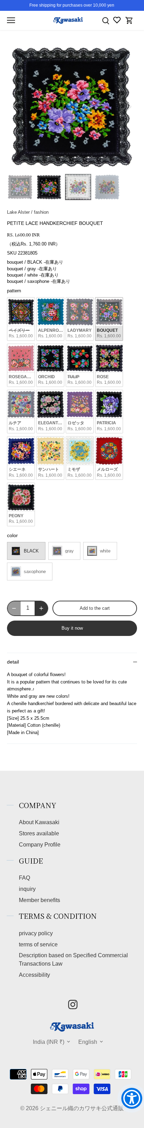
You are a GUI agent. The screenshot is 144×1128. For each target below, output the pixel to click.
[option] (72, 106)
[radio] (21, 319)
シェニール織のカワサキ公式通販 (82, 1108)
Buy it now (72, 628)
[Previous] (15, 106)
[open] (11, 20)
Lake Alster (18, 212)
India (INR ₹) (48, 1042)
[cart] (129, 20)
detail (13, 662)
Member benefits (39, 900)
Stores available (39, 833)
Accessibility (34, 975)
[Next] (128, 106)
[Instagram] (73, 1004)
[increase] (41, 608)
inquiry (27, 889)
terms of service (38, 944)
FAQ (24, 877)
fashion (41, 212)
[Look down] (105, 20)
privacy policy (36, 933)
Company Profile (39, 844)
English (87, 1042)
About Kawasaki (39, 822)
